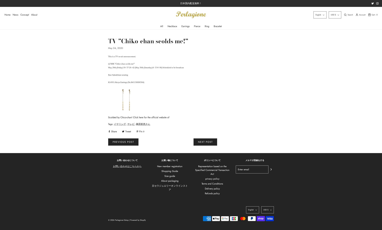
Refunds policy (212, 193)
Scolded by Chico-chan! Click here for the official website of (138, 117)
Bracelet (218, 26)
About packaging (169, 181)
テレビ (130, 124)
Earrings (185, 26)
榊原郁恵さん (143, 124)
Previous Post (123, 142)
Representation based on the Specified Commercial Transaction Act (212, 170)
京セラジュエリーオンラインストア (170, 187)
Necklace (172, 26)
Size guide (169, 176)
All (161, 26)
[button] (320, 14)
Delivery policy (212, 188)
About (34, 14)
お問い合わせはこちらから (127, 166)
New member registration (169, 166)
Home (7, 14)
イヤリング (120, 124)
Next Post (205, 142)
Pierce (197, 26)
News (15, 14)
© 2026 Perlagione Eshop (118, 220)
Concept (24, 14)
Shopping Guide (169, 171)
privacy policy (212, 178)
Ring (207, 26)
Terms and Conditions (212, 183)
